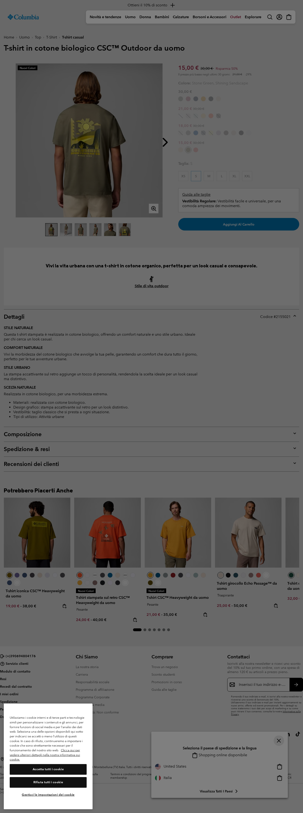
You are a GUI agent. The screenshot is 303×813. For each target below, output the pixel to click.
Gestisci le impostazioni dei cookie (48, 795)
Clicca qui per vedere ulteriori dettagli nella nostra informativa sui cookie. (45, 754)
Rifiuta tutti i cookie (48, 782)
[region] (48, 756)
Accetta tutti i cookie (48, 769)
